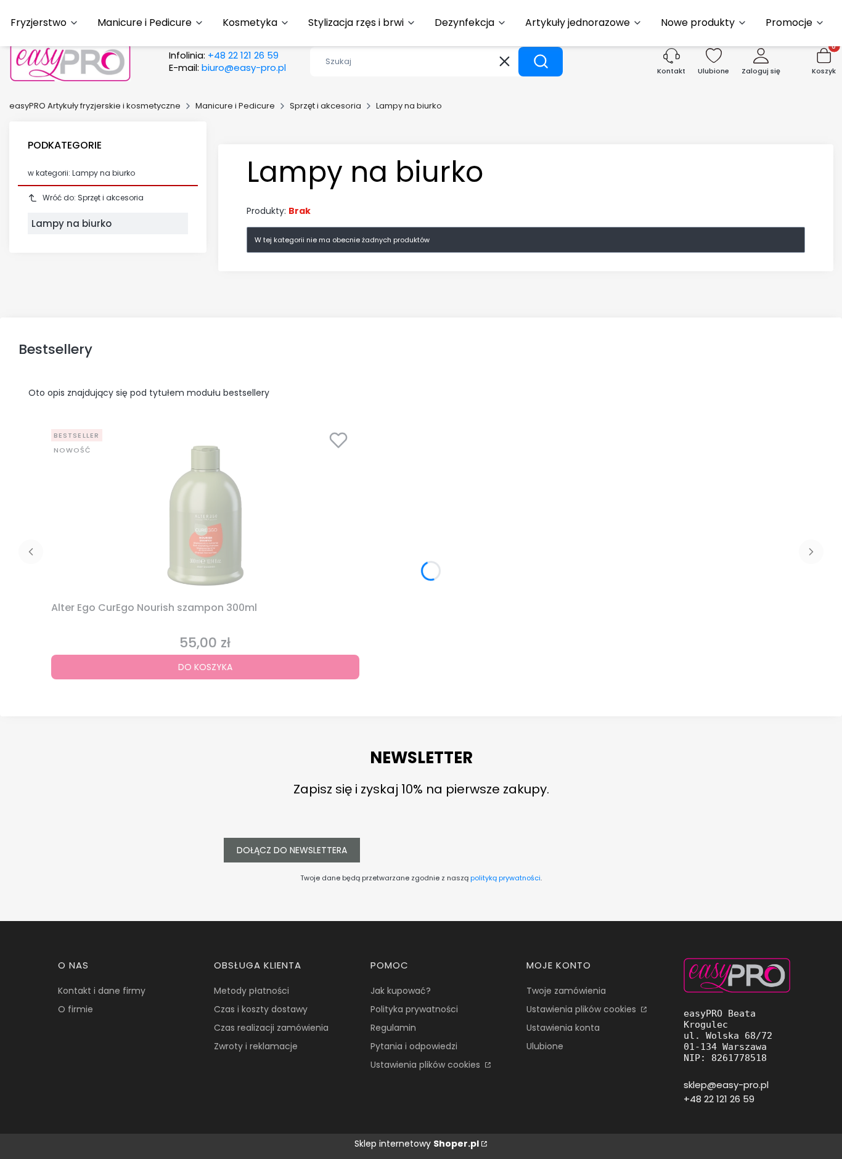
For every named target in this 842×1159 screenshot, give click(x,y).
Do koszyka (205, 667)
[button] (540, 61)
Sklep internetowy (416, 1143)
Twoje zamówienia (566, 991)
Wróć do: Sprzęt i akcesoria (93, 197)
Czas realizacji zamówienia (271, 1028)
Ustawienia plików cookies (426, 1065)
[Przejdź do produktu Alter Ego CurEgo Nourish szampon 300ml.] (205, 510)
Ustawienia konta (563, 1028)
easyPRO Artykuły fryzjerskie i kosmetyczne (95, 106)
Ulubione (544, 1046)
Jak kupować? (400, 991)
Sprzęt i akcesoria (325, 106)
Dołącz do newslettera (292, 850)
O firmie (75, 1009)
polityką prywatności (505, 878)
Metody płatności (251, 991)
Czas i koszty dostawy (261, 1009)
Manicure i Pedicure (235, 106)
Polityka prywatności (414, 1009)
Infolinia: (224, 55)
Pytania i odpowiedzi (413, 1046)
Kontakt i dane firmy (101, 991)
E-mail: (227, 68)
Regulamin (393, 1028)
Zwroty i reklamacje (256, 1046)
